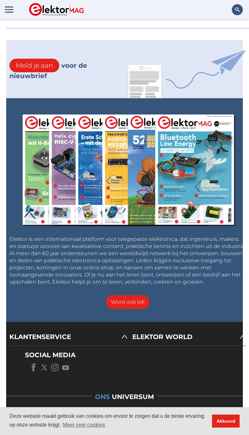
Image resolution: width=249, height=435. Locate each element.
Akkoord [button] (226, 421)
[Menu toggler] (9, 9)
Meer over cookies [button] (84, 425)
